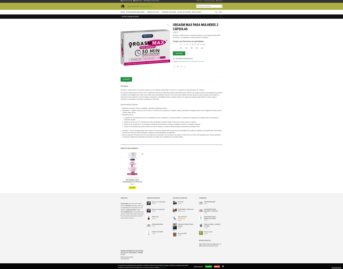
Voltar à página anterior (130, 16)
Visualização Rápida (128, 173)
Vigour (123, 12)
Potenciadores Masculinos (135, 12)
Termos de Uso (125, 259)
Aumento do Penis (153, 12)
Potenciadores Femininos (197, 61)
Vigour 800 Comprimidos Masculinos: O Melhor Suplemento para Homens (210, 245)
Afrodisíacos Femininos (185, 61)
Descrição (126, 79)
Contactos (219, 1)
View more (163, 267)
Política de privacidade (127, 257)
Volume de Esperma (183, 12)
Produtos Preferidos (210, 1)
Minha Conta (199, 1)
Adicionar (179, 53)
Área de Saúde (196, 12)
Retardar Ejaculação (169, 12)
